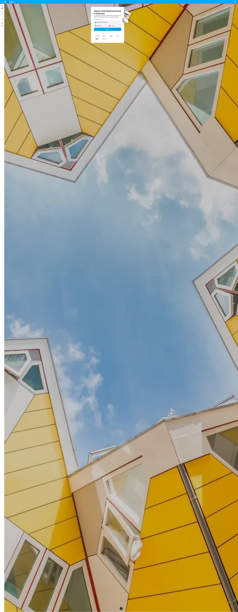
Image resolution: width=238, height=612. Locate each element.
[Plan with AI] (2, 16)
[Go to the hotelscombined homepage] (9, 1)
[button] (2, 2)
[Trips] (2, 19)
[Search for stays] (2, 8)
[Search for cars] (2, 11)
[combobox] (98, 19)
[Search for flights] (2, 5)
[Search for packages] (2, 13)
